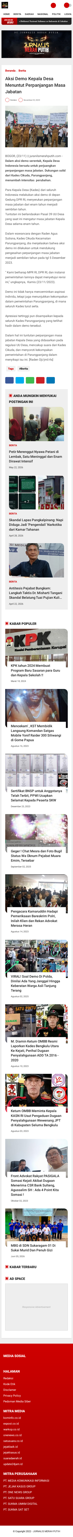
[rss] (40, 1363)
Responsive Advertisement (36, 1307)
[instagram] (25, 1363)
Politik (56, 14)
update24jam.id (12, 1464)
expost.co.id (11, 1423)
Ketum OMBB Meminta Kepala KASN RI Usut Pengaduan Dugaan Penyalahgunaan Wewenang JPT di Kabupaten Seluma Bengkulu (36, 1118)
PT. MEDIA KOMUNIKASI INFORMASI (26, 1480)
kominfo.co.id (12, 1418)
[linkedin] (50, 380)
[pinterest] (40, 380)
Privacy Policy (12, 1395)
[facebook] (9, 380)
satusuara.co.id (13, 1441)
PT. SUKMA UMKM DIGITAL (20, 1503)
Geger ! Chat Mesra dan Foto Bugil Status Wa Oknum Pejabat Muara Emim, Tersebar (36, 855)
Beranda (10, 70)
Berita (17, 14)
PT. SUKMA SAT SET (16, 1509)
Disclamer (9, 1390)
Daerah (29, 14)
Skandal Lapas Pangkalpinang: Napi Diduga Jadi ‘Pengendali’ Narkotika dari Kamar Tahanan (36, 524)
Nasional (42, 14)
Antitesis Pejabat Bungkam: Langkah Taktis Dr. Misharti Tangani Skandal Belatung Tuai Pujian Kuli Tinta (35, 593)
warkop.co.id (11, 1429)
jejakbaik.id (10, 1446)
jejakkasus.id (11, 1452)
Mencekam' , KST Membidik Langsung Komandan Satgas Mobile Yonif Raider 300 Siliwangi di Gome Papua (36, 733)
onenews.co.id (12, 1435)
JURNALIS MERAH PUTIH (46, 1531)
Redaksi (8, 1378)
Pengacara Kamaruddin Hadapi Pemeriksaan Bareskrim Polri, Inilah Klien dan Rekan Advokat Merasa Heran (34, 918)
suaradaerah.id (12, 1458)
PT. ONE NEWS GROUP (17, 1492)
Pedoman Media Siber (17, 1401)
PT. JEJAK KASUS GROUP (19, 1486)
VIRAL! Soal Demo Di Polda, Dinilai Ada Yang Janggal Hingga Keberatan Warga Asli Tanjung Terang (35, 983)
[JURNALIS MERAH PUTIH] (4, 8)
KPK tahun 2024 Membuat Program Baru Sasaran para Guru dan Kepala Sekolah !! (35, 670)
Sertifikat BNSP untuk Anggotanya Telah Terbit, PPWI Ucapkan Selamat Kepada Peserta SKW (36, 795)
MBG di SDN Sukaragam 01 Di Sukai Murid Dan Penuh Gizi (33, 1248)
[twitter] (20, 380)
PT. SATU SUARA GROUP (18, 1498)
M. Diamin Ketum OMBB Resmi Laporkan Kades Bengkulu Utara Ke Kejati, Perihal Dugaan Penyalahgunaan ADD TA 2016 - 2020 (35, 1050)
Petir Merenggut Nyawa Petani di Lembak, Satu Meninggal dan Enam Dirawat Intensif (35, 456)
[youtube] (30, 1363)
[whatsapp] (30, 380)
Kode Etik (9, 1384)
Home (6, 14)
